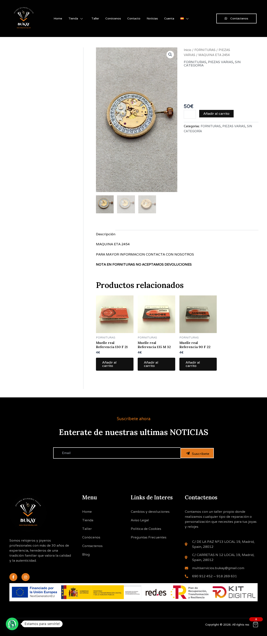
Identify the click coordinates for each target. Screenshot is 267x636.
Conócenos (113, 18)
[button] (170, 54)
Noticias (152, 18)
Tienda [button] (73, 18)
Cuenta (169, 18)
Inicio (187, 50)
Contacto (133, 18)
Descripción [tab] (105, 234)
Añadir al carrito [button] (109, 364)
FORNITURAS (204, 50)
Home (58, 18)
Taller (95, 18)
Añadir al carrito (216, 113)
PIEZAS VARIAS (220, 62)
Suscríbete (200, 454)
